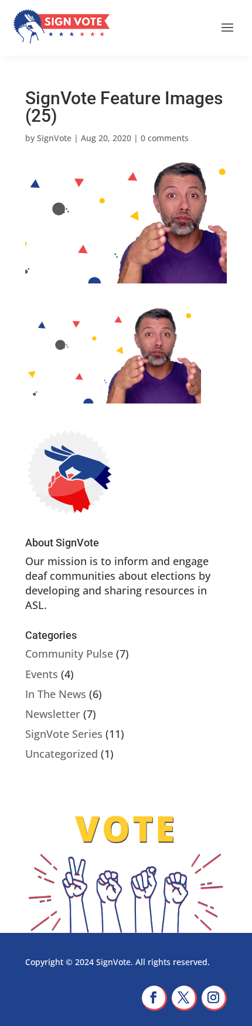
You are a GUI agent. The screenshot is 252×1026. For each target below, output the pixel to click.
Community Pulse (69, 654)
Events (41, 674)
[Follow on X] (184, 998)
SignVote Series (64, 734)
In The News (55, 694)
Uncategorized (61, 754)
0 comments (165, 137)
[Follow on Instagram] (214, 998)
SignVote (54, 137)
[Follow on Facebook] (154, 998)
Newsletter (52, 714)
